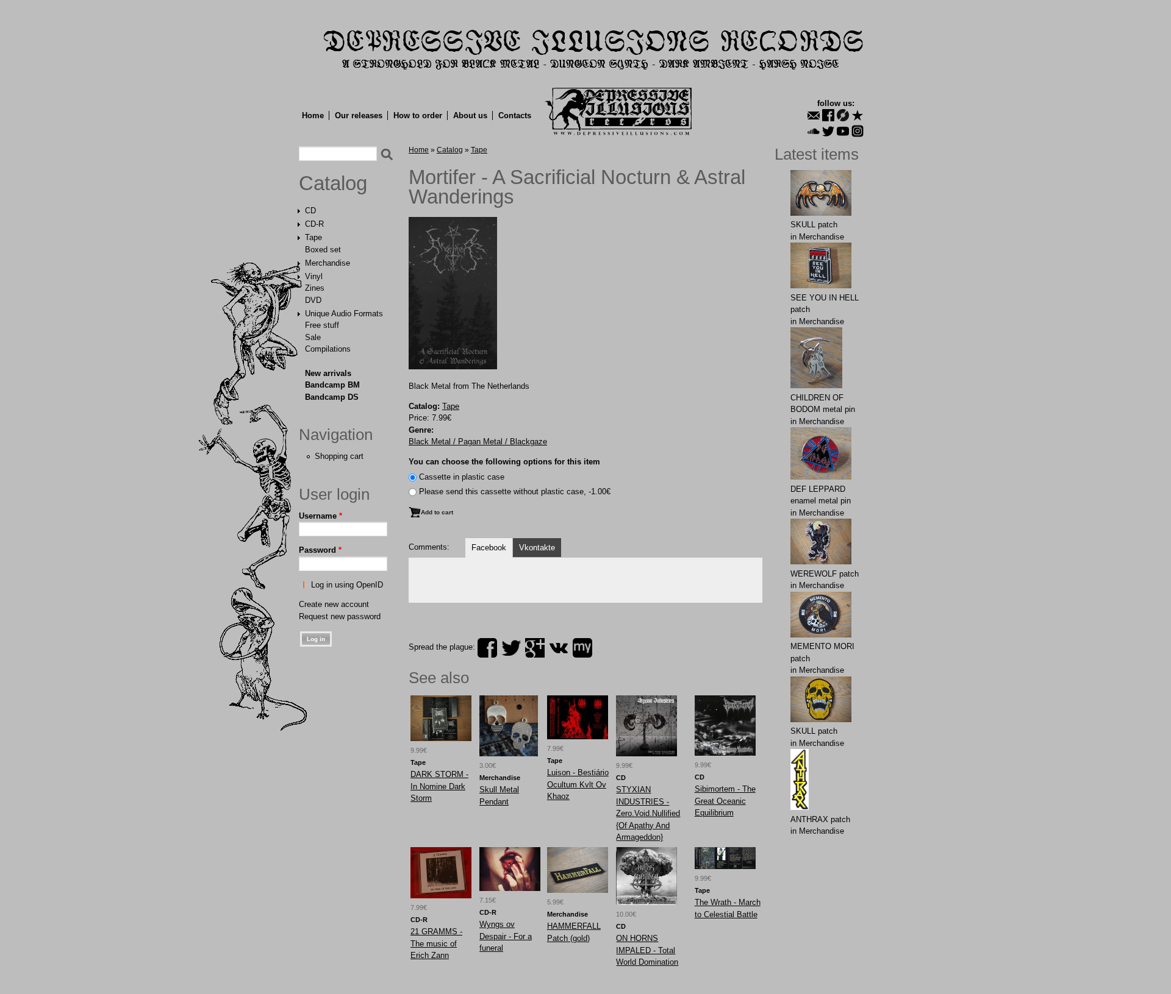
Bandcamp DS (332, 397)
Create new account (334, 604)
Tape (313, 237)
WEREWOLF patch (824, 573)
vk (558, 648)
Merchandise (327, 263)
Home (313, 115)
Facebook (488, 547)
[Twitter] (828, 131)
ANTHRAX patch (820, 819)
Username (320, 515)
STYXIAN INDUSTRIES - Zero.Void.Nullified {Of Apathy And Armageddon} (648, 813)
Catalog (333, 183)
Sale (313, 337)
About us (470, 115)
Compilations (328, 348)
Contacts (514, 115)
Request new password (340, 616)
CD (310, 210)
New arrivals (328, 373)
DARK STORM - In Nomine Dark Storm (439, 786)
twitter (511, 648)
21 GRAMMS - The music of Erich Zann (436, 943)
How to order (417, 115)
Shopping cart (339, 456)
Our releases (358, 115)
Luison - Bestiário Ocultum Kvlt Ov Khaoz (578, 784)
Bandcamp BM (332, 384)
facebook (487, 648)
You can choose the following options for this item (504, 461)
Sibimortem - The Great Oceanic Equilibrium (725, 800)
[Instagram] (857, 131)
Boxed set (323, 249)
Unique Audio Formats (344, 313)
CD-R (314, 224)
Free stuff (322, 325)
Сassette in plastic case (461, 476)
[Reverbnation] (857, 115)
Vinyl (314, 276)
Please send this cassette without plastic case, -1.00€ (515, 491)
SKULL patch (813, 224)
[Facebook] (828, 115)
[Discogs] (843, 115)
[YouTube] (843, 131)
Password (320, 550)
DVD (313, 300)
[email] (814, 115)
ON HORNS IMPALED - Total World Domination (647, 950)
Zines (314, 288)
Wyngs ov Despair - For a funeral (505, 936)
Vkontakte (537, 547)
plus (535, 648)
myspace (582, 648)
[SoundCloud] (814, 131)
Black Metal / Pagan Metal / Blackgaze (478, 441)
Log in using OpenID (347, 584)
